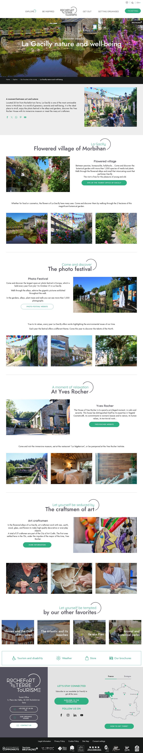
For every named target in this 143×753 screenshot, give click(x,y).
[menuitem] (30, 11)
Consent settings (99, 741)
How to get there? (119, 726)
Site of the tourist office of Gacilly (104, 183)
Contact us (25, 725)
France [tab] (111, 676)
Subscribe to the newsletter (71, 701)
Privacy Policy (59, 741)
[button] (132, 2)
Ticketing (133, 11)
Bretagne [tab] (127, 676)
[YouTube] (81, 715)
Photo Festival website (37, 306)
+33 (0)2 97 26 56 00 (26, 709)
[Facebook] (61, 715)
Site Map (85, 741)
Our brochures (122, 658)
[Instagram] (68, 715)
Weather (67, 658)
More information (37, 545)
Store (93, 658)
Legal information (44, 741)
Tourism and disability (30, 658)
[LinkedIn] (75, 715)
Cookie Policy (73, 741)
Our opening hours (26, 717)
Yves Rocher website (104, 424)
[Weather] (127, 2)
